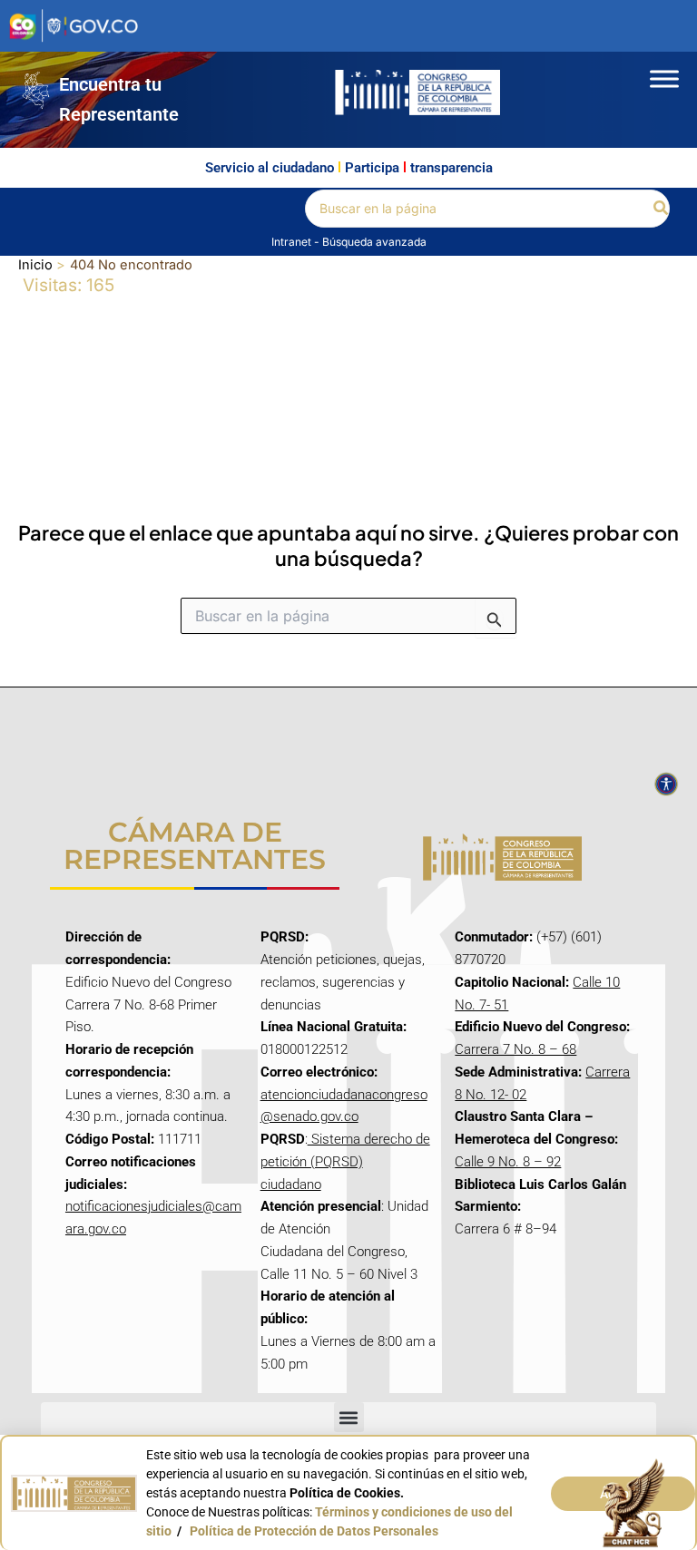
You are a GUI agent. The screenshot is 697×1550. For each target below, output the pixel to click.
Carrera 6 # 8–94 (505, 1229)
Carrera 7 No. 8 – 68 (515, 1049)
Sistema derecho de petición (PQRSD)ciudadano (345, 1162)
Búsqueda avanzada (374, 242)
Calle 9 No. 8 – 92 (508, 1162)
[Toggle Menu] (664, 78)
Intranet (292, 242)
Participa (372, 168)
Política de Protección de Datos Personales (314, 1531)
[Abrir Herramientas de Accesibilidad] (666, 784)
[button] (661, 208)
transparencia (451, 168)
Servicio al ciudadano (269, 168)
